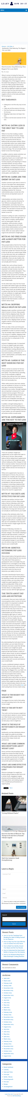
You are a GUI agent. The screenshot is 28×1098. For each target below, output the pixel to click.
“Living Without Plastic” (10, 813)
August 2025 (7, 998)
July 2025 (6, 1000)
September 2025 (9, 995)
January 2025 (7, 1014)
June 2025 (7, 1002)
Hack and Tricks (8, 1072)
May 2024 (6, 1034)
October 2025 (8, 993)
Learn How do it (9, 1094)
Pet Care (6, 1082)
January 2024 (7, 1044)
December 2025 (8, 988)
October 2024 (8, 1022)
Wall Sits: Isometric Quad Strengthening (10, 859)
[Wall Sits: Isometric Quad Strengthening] (14, 848)
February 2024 (8, 1041)
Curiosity (6, 1069)
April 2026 (6, 978)
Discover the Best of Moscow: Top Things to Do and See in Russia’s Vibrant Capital (13, 835)
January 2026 (7, 985)
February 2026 (8, 983)
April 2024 (6, 1036)
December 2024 (8, 1017)
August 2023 (7, 1056)
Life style (6, 72)
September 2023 (9, 1053)
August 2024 (7, 1027)
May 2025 (6, 1005)
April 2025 (6, 1007)
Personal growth (8, 1079)
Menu (2, 10)
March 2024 (7, 1039)
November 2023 (8, 1048)
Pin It (10, 788)
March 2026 (7, 981)
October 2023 (8, 1051)
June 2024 (7, 1031)
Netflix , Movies (8, 1077)
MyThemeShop (17, 1095)
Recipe (6, 1084)
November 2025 (8, 990)
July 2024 (6, 1029)
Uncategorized (8, 1086)
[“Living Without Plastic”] (14, 803)
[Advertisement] (14, 27)
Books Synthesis (8, 1067)
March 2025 (7, 1010)
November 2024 (8, 1019)
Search (4, 915)
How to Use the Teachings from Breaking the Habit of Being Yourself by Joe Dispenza (14, 937)
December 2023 (8, 1046)
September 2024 (9, 1024)
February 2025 (8, 1012)
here (22, 685)
